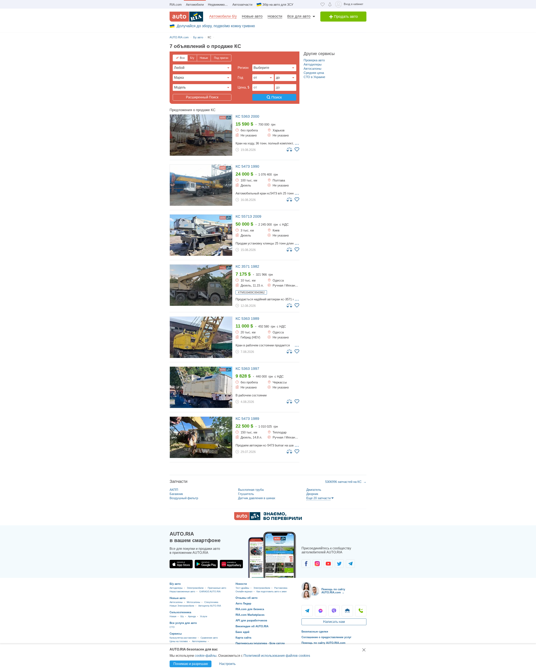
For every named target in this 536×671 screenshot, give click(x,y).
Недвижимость (218, 4)
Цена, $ (243, 87)
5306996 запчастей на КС (343, 481)
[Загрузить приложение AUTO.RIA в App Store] (181, 564)
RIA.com (176, 4)
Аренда (192, 616)
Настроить (227, 664)
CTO (172, 627)
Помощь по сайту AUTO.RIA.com (323, 642)
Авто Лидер (243, 603)
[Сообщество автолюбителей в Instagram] (317, 563)
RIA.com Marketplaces (250, 614)
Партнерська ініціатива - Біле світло (260, 643)
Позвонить (360, 610)
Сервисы (176, 633)
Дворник (312, 494)
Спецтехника (211, 602)
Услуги (203, 616)
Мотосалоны (193, 602)
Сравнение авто (209, 637)
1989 (247, 318)
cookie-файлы (205, 655)
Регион (243, 67)
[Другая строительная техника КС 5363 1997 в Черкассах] (201, 387)
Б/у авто (175, 583)
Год (240, 77)
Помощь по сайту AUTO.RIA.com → (333, 591)
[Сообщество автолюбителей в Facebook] (306, 563)
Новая (173, 616)
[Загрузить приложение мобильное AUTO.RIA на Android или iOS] (272, 555)
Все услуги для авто (183, 623)
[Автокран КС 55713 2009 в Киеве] (201, 235)
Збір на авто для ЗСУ (277, 4)
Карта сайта (243, 637)
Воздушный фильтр (184, 498)
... (297, 143)
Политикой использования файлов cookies (277, 655)
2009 (248, 216)
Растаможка (280, 588)
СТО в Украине (314, 77)
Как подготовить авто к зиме (271, 591)
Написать (347, 610)
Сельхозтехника (180, 612)
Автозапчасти (242, 4)
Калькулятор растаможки (183, 637)
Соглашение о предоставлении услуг (326, 637)
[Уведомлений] (330, 4)
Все (182, 57)
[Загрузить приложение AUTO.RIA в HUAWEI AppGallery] (231, 564)
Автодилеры (313, 64)
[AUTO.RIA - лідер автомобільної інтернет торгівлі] (186, 17)
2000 (247, 116)
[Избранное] (322, 4)
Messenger (320, 610)
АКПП (174, 489)
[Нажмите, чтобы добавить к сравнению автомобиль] (289, 149)
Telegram (307, 610)
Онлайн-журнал (244, 591)
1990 (247, 166)
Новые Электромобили (182, 605)
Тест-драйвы (242, 588)
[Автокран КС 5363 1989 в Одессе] (201, 337)
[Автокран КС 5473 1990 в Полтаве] (201, 185)
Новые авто (252, 16)
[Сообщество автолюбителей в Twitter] (339, 563)
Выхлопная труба (251, 489)
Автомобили (195, 4)
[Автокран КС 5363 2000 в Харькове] (201, 135)
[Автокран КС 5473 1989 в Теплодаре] (201, 437)
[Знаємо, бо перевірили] (268, 519)
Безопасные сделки (315, 631)
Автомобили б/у (223, 16)
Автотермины (199, 641)
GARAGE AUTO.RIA (209, 591)
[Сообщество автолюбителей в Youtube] (328, 563)
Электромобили (195, 588)
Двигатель (313, 489)
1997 (247, 368)
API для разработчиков (251, 620)
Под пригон (221, 57)
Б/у (192, 57)
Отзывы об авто (247, 597)
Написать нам (334, 621)
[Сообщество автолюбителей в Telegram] (350, 563)
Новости (275, 16)
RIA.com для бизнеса (250, 609)
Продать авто (345, 16)
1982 (247, 266)
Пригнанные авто (217, 588)
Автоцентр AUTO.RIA (209, 605)
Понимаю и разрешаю (190, 664)
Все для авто (299, 16)
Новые (204, 57)
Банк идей (242, 632)
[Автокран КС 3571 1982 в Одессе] (201, 285)
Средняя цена (314, 73)
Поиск (276, 97)
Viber (334, 610)
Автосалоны (312, 68)
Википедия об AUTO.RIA (252, 626)
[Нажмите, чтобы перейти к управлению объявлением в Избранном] (296, 149)
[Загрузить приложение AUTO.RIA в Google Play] (206, 564)
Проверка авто (314, 60)
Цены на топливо (179, 641)
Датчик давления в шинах (256, 498)
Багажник (176, 494)
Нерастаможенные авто (182, 591)
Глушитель (246, 494)
